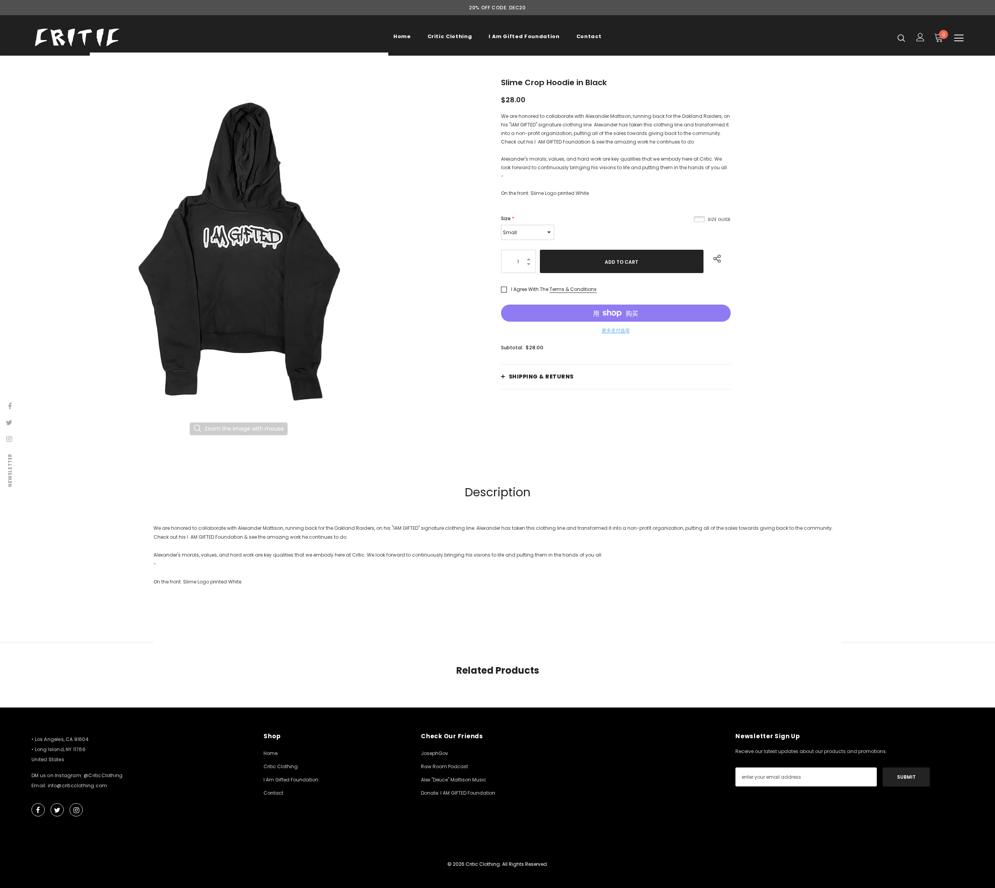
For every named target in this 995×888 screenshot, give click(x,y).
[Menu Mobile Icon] (959, 38)
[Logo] (77, 37)
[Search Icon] (901, 38)
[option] (239, 252)
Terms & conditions (573, 289)
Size (507, 218)
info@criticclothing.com (77, 785)
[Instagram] (76, 809)
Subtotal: (512, 347)
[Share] (715, 257)
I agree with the (529, 289)
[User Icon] (920, 37)
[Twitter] (57, 809)
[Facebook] (38, 809)
